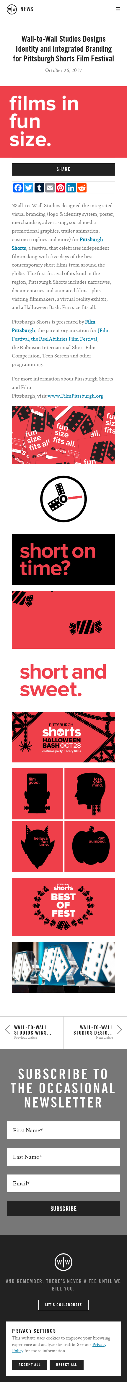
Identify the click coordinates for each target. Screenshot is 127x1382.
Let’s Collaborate (63, 1305)
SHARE (64, 169)
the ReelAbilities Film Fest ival (64, 338)
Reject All (66, 1365)
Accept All (30, 1365)
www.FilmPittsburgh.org (75, 395)
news (26, 9)
